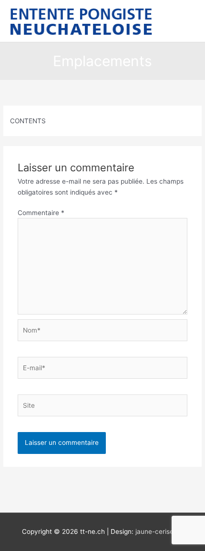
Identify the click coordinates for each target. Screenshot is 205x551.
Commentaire (41, 212)
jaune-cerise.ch (159, 531)
